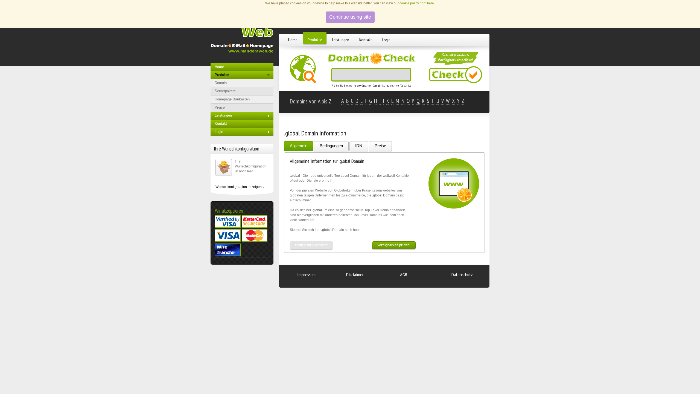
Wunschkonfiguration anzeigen (238, 187)
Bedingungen (331, 145)
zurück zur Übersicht (311, 245)
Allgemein (298, 145)
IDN (358, 145)
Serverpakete (225, 91)
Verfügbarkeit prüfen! (393, 245)
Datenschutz (462, 274)
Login (386, 39)
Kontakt (365, 39)
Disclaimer (355, 274)
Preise (380, 145)
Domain (221, 83)
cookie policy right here (416, 3)
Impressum (306, 274)
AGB (403, 274)
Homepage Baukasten (232, 99)
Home (293, 39)
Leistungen (340, 39)
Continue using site (350, 17)
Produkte (315, 39)
